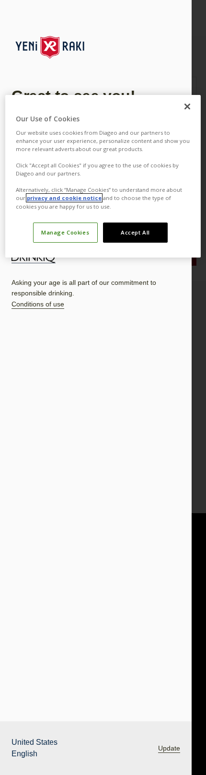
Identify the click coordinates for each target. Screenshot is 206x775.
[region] (103, 176)
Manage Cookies (65, 232)
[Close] (187, 106)
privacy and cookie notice (64, 198)
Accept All (135, 232)
